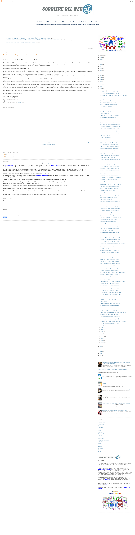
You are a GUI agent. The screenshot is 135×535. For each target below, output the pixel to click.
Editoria (99, 430)
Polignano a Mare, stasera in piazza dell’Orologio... (110, 212)
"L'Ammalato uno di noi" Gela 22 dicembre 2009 (109, 210)
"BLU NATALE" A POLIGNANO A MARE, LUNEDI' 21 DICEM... (112, 243)
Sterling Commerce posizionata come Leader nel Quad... (111, 298)
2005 (101, 351)
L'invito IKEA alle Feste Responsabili (107, 183)
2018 (101, 72)
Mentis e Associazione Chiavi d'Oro (107, 162)
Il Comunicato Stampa (102, 437)
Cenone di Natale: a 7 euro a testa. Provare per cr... (109, 188)
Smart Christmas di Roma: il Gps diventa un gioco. (110, 155)
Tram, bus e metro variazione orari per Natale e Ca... (110, 195)
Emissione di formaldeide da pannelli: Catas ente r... (110, 170)
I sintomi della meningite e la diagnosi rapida (109, 173)
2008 (101, 346)
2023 (101, 63)
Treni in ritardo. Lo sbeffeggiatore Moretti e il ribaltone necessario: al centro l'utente (24, 55)
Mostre (99, 443)
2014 (101, 79)
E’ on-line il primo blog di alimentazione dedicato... (110, 285)
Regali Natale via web (104, 248)
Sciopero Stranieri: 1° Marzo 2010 (106, 108)
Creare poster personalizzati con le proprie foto (109, 226)
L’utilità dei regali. (104, 301)
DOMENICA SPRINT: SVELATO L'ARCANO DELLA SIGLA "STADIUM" (116, 403)
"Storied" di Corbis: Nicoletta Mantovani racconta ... (110, 252)
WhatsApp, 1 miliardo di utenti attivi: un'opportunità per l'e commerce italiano (112, 369)
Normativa (100, 446)
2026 (101, 57)
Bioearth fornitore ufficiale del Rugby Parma (108, 265)
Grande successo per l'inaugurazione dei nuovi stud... (110, 277)
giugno (102, 335)
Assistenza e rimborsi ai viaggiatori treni (108, 204)
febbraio (102, 342)
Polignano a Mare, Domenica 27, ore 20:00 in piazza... (110, 142)
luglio (102, 333)
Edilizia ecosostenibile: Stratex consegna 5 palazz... (110, 166)
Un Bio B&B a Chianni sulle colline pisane (108, 150)
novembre (103, 325)
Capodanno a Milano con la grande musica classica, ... (110, 268)
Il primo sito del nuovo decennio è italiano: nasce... (110, 97)
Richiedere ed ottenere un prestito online (108, 276)
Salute (99, 449)
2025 (101, 59)
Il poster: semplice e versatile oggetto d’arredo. (109, 206)
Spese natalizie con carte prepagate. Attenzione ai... (110, 270)
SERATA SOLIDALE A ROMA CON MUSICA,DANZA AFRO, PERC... (113, 321)
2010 (101, 86)
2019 (101, 70)
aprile (102, 338)
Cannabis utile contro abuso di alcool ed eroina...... (110, 316)
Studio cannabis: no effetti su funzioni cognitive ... (110, 201)
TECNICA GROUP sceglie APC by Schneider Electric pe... (111, 307)
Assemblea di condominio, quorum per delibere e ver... (110, 126)
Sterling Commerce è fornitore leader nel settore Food (110, 254)
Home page (48, 142)
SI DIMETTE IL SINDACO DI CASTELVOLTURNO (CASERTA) (112, 225)
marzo (102, 340)
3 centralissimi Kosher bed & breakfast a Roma (109, 122)
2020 (101, 68)
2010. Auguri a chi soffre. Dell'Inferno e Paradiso (109, 93)
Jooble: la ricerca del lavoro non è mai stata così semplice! (113, 374)
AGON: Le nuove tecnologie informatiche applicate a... (110, 299)
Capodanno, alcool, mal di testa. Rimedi (108, 102)
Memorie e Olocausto (104, 113)
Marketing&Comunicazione (103, 440)
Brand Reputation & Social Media (106, 199)
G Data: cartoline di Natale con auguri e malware (109, 259)
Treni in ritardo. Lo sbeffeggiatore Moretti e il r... (109, 128)
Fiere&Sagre (100, 432)
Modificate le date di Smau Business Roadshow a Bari (110, 292)
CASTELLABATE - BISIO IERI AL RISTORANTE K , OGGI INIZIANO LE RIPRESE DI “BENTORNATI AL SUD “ (116, 363)
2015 (101, 77)
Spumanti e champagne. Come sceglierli (108, 117)
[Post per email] (23, 102)
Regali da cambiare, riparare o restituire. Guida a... (109, 91)
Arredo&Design (101, 424)
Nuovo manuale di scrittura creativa (107, 119)
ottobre (102, 327)
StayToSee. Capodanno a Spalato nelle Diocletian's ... (110, 193)
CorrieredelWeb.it (101, 422)
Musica (99, 445)
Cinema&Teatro (101, 427)
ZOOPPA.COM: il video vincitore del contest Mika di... (111, 184)
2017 (101, 73)
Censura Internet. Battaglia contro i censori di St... (109, 250)
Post (6, 154)
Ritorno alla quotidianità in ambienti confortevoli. (110, 115)
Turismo (99, 451)
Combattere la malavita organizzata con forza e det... (110, 159)
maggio (102, 336)
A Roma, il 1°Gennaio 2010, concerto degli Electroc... (110, 120)
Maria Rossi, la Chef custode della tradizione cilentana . (112, 396)
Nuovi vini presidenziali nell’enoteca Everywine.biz (110, 263)
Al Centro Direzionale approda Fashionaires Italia (109, 305)
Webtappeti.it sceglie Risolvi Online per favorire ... (110, 261)
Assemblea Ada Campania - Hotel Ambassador (109, 219)
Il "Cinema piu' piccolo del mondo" (107, 235)
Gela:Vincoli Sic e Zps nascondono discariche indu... (110, 124)
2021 (101, 66)
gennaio (102, 344)
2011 (101, 84)
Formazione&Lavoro (102, 433)
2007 (101, 348)
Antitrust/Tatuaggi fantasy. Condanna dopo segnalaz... (110, 208)
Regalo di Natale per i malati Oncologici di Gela (109, 151)
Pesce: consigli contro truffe (105, 100)
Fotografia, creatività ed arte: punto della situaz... (109, 283)
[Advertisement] (67, 29)
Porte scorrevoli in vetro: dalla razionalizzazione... (110, 172)
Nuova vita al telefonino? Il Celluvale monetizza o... (110, 161)
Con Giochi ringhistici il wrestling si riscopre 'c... (109, 110)
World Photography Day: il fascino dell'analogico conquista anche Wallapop (20, 42)
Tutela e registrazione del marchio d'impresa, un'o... (110, 192)
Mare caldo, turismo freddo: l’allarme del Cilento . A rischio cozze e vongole (116, 389)
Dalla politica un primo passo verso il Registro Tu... (110, 144)
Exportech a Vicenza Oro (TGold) (106, 230)
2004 (101, 353)
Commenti (7, 156)
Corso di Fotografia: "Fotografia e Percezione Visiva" (110, 214)
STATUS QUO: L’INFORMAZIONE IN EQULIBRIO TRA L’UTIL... (113, 272)
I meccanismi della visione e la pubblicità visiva (109, 186)
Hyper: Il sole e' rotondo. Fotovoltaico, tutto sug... (109, 318)
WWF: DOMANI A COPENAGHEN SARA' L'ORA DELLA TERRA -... (113, 312)
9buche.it (102, 287)
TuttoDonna (100, 448)
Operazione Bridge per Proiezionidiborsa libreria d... (110, 237)
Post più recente (6, 142)
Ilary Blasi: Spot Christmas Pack (106, 223)
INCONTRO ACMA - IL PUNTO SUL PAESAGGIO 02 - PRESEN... (113, 281)
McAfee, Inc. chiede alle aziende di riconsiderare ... (110, 310)
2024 (101, 61)
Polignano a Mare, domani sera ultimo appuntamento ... (111, 141)
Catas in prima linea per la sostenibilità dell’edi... (109, 131)
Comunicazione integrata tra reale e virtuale (108, 197)
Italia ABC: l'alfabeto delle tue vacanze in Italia (109, 323)
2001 (101, 355)
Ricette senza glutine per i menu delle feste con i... (110, 175)
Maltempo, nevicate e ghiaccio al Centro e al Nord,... (110, 239)
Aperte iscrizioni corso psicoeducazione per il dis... (110, 146)
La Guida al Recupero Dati (105, 296)
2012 (101, 83)
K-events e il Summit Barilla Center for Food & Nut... (110, 319)
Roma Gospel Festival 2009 (105, 181)
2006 (101, 350)
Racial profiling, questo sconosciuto (107, 139)
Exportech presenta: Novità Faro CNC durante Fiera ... (110, 294)
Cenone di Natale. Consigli (105, 203)
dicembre (103, 90)
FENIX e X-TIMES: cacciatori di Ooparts (108, 221)
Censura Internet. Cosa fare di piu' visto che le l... (109, 314)
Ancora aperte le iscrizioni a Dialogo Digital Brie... (110, 288)
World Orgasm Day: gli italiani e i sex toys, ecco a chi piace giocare (114, 410)
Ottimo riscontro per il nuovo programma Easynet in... (110, 267)
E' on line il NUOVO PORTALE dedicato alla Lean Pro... (111, 217)
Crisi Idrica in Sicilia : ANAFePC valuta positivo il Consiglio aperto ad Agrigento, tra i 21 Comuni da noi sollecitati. (28, 37)
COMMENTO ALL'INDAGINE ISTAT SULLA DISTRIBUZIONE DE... (113, 95)
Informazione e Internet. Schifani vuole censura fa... (110, 274)
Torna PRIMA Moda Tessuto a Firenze (107, 190)
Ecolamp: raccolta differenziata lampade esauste (109, 99)
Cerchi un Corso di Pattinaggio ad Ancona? (108, 234)
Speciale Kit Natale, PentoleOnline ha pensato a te (110, 232)
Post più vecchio (90, 142)
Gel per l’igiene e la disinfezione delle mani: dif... (109, 168)
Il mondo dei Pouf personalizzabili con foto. (108, 179)
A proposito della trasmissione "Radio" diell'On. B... (110, 148)
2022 (101, 64)
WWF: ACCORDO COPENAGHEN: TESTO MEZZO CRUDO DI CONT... (114, 245)
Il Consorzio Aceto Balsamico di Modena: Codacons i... (111, 153)
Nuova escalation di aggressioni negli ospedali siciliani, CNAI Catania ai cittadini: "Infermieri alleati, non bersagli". (28, 38)
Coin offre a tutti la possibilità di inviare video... (109, 256)
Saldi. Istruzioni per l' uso (105, 135)
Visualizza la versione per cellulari (48, 144)
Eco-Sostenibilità (101, 429)
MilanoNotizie (101, 441)
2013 (101, 81)
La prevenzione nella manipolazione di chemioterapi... (110, 177)
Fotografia (100, 435)
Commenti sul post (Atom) (12, 148)
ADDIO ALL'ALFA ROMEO (105, 137)
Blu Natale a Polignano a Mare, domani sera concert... (110, 303)
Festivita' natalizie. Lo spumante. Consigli (108, 215)
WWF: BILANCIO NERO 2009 (106, 106)
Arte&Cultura (100, 425)
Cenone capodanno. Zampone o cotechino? (108, 104)
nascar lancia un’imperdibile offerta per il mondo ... (110, 257)
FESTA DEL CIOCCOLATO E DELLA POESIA (109, 290)
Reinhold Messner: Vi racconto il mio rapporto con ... (110, 130)
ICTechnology (101, 438)
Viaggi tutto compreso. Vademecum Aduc (108, 308)
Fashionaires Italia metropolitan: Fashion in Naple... (110, 228)
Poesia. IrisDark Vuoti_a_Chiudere (107, 111)
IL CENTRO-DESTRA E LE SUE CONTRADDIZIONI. (110, 241)
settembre (103, 329)
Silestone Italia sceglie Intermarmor (107, 279)
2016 (101, 75)
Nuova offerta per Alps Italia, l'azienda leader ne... (109, 164)
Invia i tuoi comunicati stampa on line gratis (108, 246)
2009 (101, 88)
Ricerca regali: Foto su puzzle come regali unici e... (110, 133)
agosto (102, 331)
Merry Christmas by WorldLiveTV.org (107, 157)
